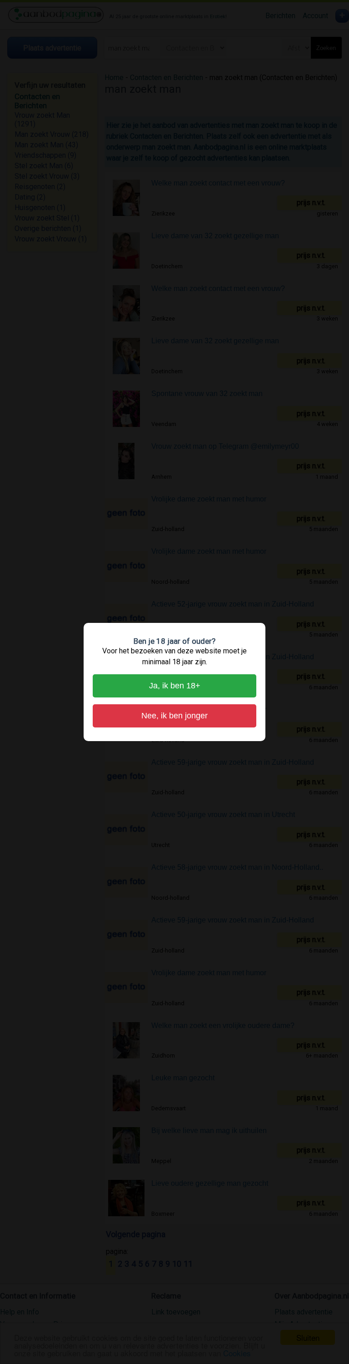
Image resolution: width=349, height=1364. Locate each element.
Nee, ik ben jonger (174, 715)
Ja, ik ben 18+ (174, 685)
